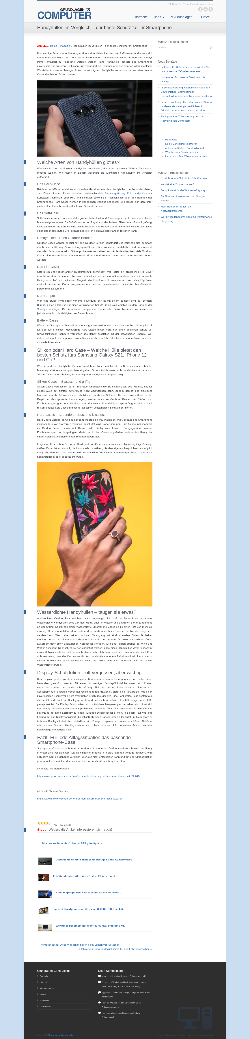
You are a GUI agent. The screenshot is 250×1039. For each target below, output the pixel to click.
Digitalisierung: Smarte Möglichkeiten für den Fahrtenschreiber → (114, 948)
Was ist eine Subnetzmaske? (177, 184)
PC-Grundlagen (181, 17)
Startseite (141, 17)
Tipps (157, 17)
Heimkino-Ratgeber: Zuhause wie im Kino (129, 976)
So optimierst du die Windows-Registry (183, 190)
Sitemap (43, 994)
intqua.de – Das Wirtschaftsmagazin (186, 156)
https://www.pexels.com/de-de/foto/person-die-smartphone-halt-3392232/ (79, 798)
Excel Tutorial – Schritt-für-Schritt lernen (184, 178)
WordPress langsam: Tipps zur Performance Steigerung (186, 218)
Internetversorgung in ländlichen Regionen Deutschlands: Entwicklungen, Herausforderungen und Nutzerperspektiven (186, 91)
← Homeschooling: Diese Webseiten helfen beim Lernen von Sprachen (78, 944)
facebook (200, 9)
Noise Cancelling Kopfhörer (181, 143)
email (205, 9)
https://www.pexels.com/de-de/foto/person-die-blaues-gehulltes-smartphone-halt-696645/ (88, 776)
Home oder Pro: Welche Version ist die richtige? (183, 79)
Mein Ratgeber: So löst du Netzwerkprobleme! (176, 208)
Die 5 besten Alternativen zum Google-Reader (183, 198)
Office (205, 17)
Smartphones (45, 309)
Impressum (45, 1000)
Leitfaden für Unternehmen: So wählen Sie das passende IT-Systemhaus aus (185, 69)
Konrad (105, 976)
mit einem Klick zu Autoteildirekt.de (185, 147)
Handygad (171, 139)
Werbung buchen (47, 988)
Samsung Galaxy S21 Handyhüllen (126, 193)
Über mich (44, 982)
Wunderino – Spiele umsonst (182, 152)
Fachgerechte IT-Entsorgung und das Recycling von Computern (182, 118)
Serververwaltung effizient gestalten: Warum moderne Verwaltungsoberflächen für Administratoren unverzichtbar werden (186, 106)
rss (210, 9)
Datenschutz (45, 1006)
